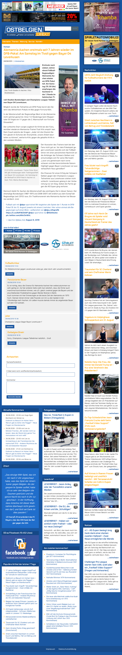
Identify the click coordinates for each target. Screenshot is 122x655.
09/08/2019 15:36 (11, 319)
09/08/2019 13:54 (14, 282)
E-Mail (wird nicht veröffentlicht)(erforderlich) (24, 371)
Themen (15, 42)
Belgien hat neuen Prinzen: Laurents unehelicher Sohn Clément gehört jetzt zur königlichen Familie (21, 603)
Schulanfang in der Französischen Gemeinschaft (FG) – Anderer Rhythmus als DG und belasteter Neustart (21, 443)
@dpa (22, 204)
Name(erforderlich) (14, 362)
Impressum (50, 649)
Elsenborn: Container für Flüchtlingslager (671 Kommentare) (61, 555)
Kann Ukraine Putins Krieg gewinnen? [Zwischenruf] (20, 629)
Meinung (23, 42)
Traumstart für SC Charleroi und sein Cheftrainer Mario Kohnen (20, 623)
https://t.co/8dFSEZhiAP (17, 213)
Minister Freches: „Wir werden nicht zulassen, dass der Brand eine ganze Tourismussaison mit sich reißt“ (21, 433)
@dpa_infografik (51, 210)
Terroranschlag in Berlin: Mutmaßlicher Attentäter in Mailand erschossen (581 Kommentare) (61, 562)
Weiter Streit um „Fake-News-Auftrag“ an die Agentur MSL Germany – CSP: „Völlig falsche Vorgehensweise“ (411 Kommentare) (61, 590)
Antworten (10, 274)
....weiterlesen (72, 472)
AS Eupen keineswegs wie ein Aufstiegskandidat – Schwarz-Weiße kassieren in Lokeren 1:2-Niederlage (21, 611)
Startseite (6, 42)
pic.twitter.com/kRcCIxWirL (18, 215)
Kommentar (11, 380)
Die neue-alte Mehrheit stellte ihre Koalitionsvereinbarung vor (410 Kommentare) (62, 598)
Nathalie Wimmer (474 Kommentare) (60, 577)
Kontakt (39, 42)
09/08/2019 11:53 (11, 266)
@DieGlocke (52, 213)
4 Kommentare (19, 61)
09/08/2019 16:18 (14, 335)
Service (31, 42)
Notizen (7, 47)
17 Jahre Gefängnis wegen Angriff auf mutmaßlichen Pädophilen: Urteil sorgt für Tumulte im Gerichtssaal (21, 572)
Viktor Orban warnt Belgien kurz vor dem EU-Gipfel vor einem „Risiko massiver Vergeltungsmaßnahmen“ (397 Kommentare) (61, 607)
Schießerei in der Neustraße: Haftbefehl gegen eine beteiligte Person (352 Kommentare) (62, 626)
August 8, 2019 (32, 220)
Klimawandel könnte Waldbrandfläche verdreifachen (21, 618)
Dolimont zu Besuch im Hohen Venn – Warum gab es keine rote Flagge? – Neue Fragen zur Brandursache (21, 423)
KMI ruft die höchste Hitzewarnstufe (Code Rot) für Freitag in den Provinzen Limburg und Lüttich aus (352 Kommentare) (61, 617)
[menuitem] (6, 41)
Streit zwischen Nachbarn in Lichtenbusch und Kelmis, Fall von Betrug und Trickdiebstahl (21, 636)
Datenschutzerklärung (67, 649)
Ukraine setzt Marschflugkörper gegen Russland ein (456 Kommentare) (61, 582)
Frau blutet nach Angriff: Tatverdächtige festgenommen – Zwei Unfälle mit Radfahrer (21, 588)
